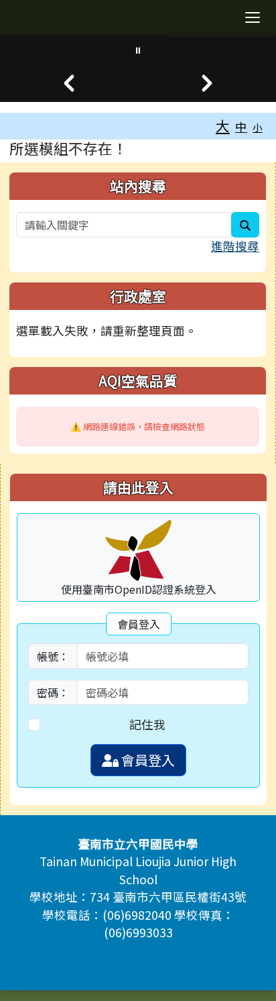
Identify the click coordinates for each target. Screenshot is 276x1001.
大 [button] (223, 125)
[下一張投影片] (207, 83)
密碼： (53, 692)
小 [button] (258, 127)
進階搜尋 (235, 246)
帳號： (53, 656)
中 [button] (241, 126)
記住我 (147, 724)
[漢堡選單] (252, 17)
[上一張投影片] (69, 83)
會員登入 (147, 760)
